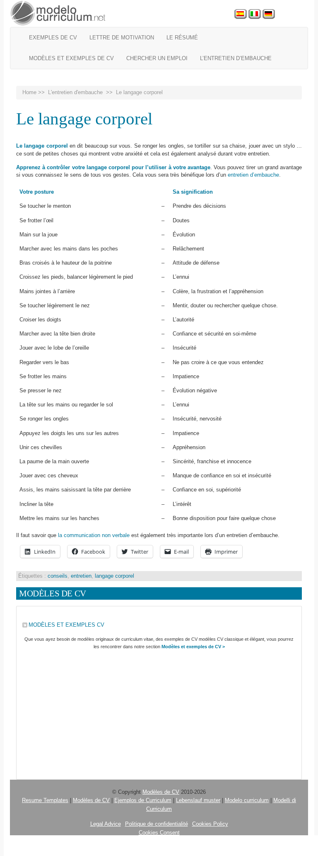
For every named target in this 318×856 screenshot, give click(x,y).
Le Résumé (182, 37)
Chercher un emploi (157, 58)
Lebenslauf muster (198, 800)
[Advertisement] (159, 713)
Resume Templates (45, 800)
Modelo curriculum (247, 800)
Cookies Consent (159, 832)
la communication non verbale (94, 535)
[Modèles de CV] (58, 13)
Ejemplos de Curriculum (142, 800)
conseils (57, 576)
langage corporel (114, 576)
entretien (81, 576)
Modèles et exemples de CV (71, 58)
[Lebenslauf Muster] (269, 14)
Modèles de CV (160, 792)
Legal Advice (105, 824)
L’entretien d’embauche (236, 58)
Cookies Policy (210, 824)
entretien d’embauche (253, 175)
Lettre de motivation (121, 37)
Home (29, 92)
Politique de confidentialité (156, 824)
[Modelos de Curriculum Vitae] (240, 14)
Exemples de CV (53, 37)
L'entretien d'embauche (75, 92)
